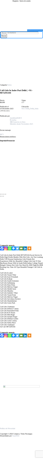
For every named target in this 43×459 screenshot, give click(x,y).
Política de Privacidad (7, 428)
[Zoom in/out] (5, 194)
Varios (9, 85)
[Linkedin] (25, 248)
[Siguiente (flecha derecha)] (3, 196)
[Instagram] (6, 248)
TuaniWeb (15, 436)
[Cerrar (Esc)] (1, 194)
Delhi (32, 109)
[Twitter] (17, 248)
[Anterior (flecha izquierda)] (1, 196)
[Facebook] (2, 248)
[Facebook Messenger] (13, 248)
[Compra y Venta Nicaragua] (21, 25)
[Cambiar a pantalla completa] (3, 194)
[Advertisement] (21, 61)
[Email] (21, 248)
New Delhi (25, 109)
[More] (29, 248)
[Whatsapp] (10, 248)
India (36, 109)
